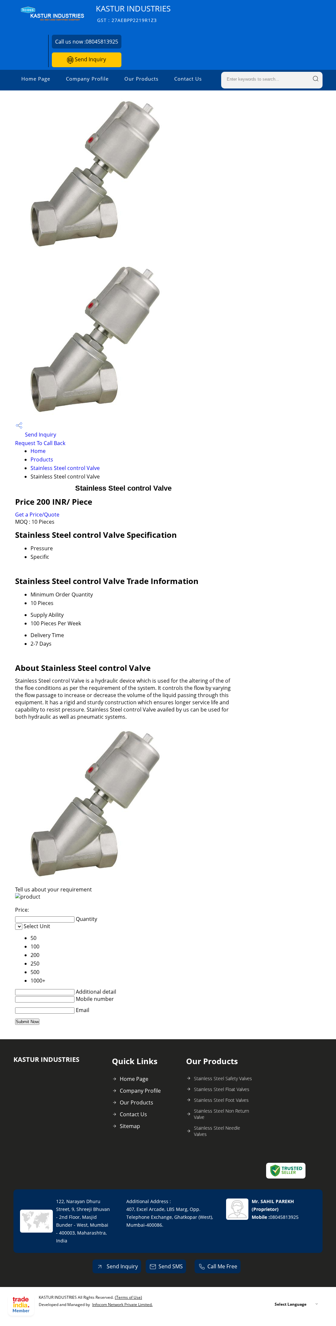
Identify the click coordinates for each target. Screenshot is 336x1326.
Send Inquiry (90, 59)
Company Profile (87, 78)
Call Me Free (222, 1266)
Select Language (290, 1304)
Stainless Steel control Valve (65, 468)
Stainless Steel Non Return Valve (221, 1114)
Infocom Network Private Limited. (122, 1304)
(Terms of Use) (128, 1297)
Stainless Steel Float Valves (221, 1089)
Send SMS (170, 1266)
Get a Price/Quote (37, 514)
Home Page (35, 78)
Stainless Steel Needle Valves (217, 1131)
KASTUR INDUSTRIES (133, 13)
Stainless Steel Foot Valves (221, 1100)
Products (42, 459)
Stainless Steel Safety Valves (223, 1078)
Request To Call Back (40, 443)
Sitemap (130, 1126)
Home (38, 451)
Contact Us (188, 78)
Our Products (141, 78)
